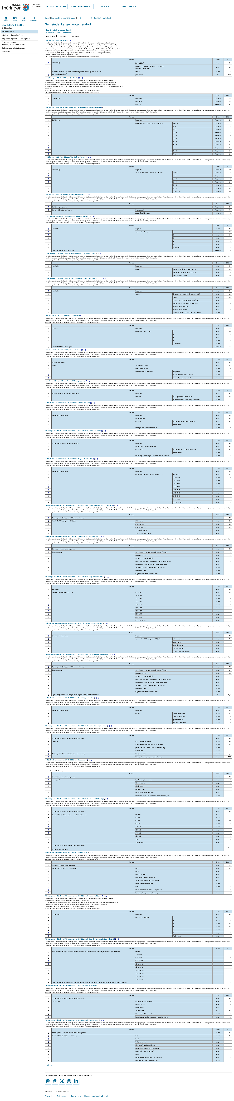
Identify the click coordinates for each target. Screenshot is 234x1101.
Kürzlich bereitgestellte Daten (12, 35)
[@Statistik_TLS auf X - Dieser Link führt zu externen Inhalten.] (62, 1081)
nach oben (49, 1065)
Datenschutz (62, 1096)
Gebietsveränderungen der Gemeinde (59, 30)
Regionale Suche (7, 31)
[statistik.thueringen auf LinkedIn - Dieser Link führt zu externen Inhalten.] (76, 1081)
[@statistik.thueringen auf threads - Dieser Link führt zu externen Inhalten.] (55, 1081)
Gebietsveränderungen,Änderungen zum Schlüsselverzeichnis (15, 43)
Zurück (47, 18)
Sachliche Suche (7, 28)
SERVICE (101, 6)
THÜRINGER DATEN (55, 6)
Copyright (49, 1096)
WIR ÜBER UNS (128, 6)
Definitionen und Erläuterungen (13, 48)
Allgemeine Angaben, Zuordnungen (14, 38)
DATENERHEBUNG (79, 6)
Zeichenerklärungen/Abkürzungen (63, 18)
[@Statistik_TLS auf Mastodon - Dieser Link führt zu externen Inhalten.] (48, 1081)
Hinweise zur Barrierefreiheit (96, 1096)
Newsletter (5, 51)
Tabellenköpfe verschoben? (101, 18)
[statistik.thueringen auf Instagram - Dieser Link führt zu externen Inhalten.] (69, 1081)
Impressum (76, 1096)
